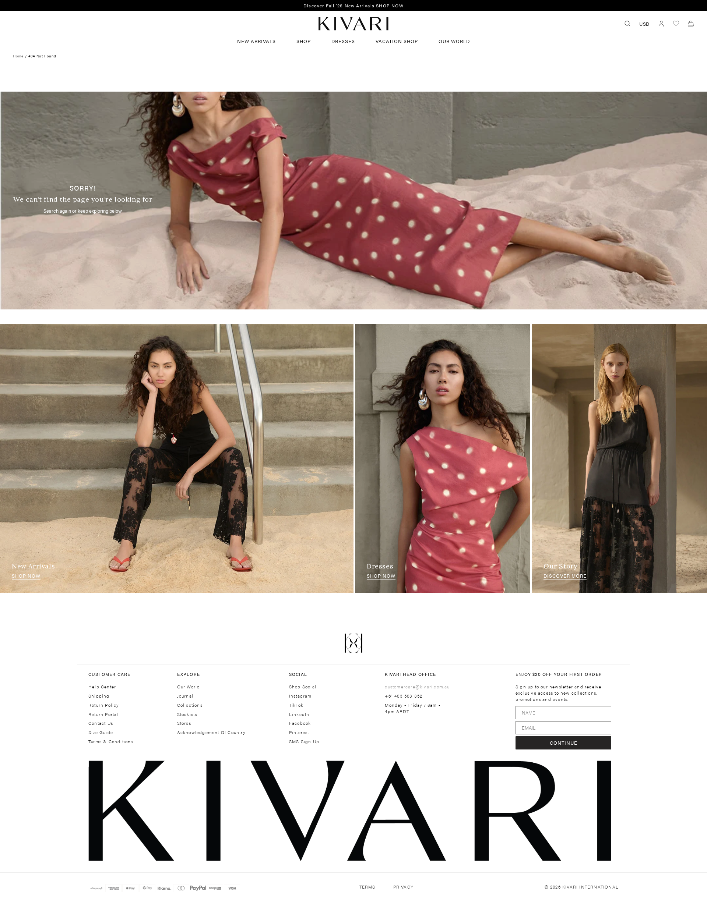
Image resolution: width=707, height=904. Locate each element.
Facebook (300, 723)
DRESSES (343, 41)
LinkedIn (299, 714)
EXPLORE (188, 674)
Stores (184, 723)
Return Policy (103, 705)
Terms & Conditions (110, 741)
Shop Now (26, 575)
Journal (185, 696)
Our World (454, 41)
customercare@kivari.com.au (417, 686)
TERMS (367, 887)
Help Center (102, 687)
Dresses (380, 566)
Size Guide (100, 732)
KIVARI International (590, 886)
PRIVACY (403, 887)
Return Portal (103, 714)
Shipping (99, 696)
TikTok (296, 705)
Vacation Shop (397, 41)
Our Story (560, 566)
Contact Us (100, 723)
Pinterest (299, 732)
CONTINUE (563, 742)
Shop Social (302, 687)
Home (18, 56)
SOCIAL (298, 674)
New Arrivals (256, 41)
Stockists (187, 714)
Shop (303, 41)
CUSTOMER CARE (109, 674)
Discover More (565, 575)
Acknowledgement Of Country (211, 732)
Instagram (300, 696)
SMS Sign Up (304, 741)
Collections (190, 705)
